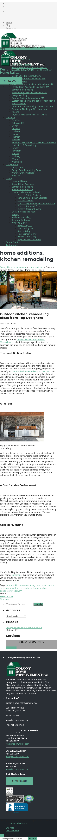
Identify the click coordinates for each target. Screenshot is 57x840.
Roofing (15, 111)
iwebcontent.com (19, 823)
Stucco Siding (24, 231)
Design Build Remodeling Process (28, 170)
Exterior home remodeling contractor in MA (32, 106)
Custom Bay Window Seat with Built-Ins (36, 203)
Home (9, 22)
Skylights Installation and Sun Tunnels (29, 114)
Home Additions (19, 81)
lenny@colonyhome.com (17, 743)
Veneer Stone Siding (27, 236)
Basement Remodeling (22, 189)
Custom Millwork (25, 200)
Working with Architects (23, 172)
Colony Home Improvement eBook (24, 627)
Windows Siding (19, 222)
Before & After (13, 242)
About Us (10, 56)
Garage (15, 214)
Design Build (12, 164)
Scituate (15, 153)
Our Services (12, 73)
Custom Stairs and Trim (29, 206)
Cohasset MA (18, 123)
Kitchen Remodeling (21, 217)
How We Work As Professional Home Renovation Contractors (29, 69)
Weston (15, 159)
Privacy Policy (12, 830)
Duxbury (16, 128)
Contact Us (11, 28)
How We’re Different (21, 64)
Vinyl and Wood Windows (29, 239)
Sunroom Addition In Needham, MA (28, 78)
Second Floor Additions (23, 184)
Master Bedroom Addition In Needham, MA (32, 84)
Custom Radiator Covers (29, 209)
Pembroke (16, 150)
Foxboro (16, 131)
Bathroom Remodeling (22, 89)
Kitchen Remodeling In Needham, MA (29, 92)
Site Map (10, 827)
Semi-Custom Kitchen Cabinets (32, 197)
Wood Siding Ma (25, 228)
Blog (8, 25)
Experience (17, 62)
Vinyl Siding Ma (25, 225)
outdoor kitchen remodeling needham (26, 585)
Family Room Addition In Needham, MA (30, 87)
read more (11, 647)
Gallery (9, 178)
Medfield (16, 139)
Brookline (16, 120)
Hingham (16, 136)
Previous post (6, 596)
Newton (15, 148)
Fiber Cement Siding (27, 233)
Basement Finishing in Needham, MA (29, 109)
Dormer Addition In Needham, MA (28, 98)
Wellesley (16, 156)
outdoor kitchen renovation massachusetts (27, 586)
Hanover (16, 134)
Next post (4, 599)
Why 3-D (16, 175)
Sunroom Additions (21, 220)
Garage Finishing (19, 95)
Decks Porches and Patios (24, 211)
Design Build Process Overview (26, 75)
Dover (15, 125)
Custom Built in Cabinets (29, 195)
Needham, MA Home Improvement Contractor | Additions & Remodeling (34, 144)
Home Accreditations (22, 59)
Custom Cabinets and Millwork (26, 192)
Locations (10, 117)
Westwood (17, 161)
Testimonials (12, 245)
